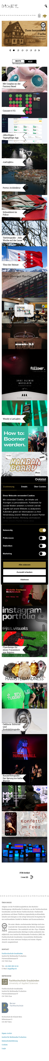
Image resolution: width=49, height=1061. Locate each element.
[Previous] (10, 50)
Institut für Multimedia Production (14, 1037)
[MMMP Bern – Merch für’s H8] (24, 798)
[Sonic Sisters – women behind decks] (24, 336)
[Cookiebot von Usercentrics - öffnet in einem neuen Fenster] (35, 479)
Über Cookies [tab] (40, 487)
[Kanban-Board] (24, 464)
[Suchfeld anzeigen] (46, 6)
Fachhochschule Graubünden (12, 953)
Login (4, 1048)
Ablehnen (24, 579)
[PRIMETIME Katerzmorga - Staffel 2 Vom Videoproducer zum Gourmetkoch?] (24, 36)
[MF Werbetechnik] (24, 593)
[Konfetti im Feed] (24, 824)
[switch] (42, 538)
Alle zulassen (24, 565)
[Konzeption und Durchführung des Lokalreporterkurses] (24, 310)
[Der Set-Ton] (24, 439)
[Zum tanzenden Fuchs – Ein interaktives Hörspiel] (24, 34)
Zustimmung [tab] (8, 487)
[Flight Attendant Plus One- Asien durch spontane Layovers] (24, 285)
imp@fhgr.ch (12, 969)
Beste (18, 61)
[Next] (39, 50)
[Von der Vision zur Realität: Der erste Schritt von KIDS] (24, 849)
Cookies (5, 1045)
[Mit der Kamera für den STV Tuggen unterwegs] (24, 696)
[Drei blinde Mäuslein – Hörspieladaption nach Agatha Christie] (24, 387)
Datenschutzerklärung (10, 1041)
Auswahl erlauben (24, 572)
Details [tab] (24, 487)
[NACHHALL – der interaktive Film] (24, 747)
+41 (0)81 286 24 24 (11, 966)
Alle (30, 61)
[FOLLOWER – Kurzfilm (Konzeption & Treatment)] (24, 362)
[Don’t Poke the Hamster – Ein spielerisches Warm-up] (24, 670)
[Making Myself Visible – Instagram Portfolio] (24, 618)
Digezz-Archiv (7, 1033)
